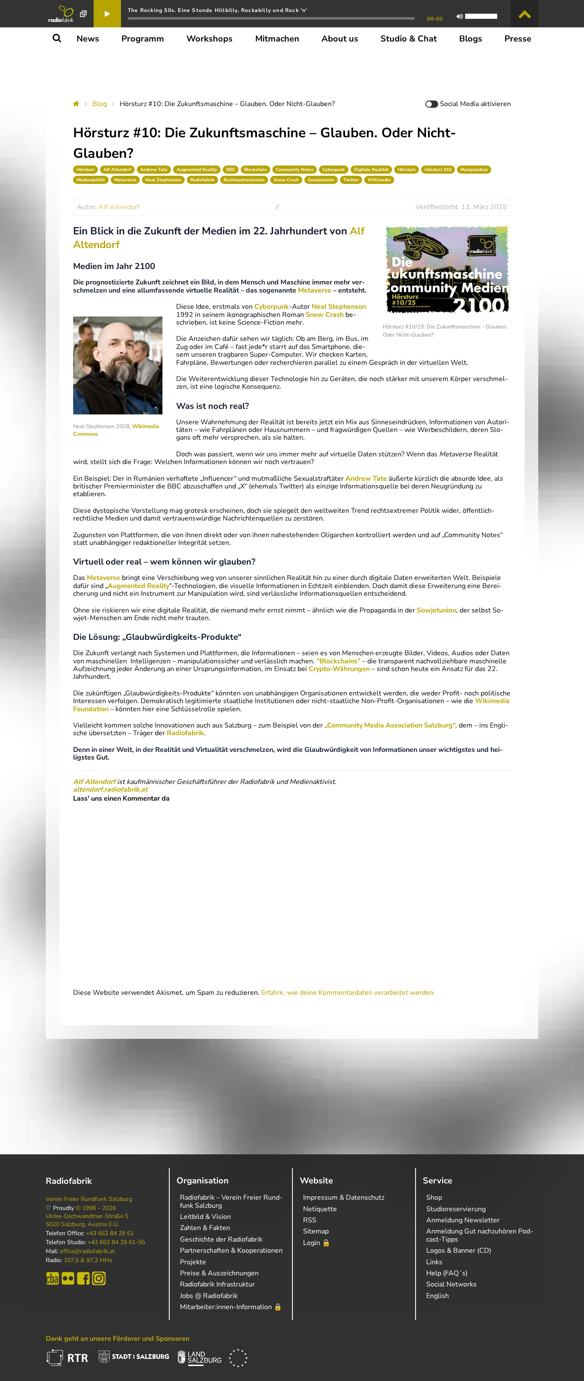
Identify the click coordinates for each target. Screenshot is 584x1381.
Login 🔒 (316, 1243)
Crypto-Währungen (339, 669)
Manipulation (474, 169)
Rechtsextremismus (244, 180)
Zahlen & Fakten (205, 1228)
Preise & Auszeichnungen (219, 1273)
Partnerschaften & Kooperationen (231, 1250)
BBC (230, 169)
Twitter (351, 180)
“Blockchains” (338, 661)
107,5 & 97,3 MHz (88, 1260)
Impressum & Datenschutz (343, 1197)
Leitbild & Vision (205, 1216)
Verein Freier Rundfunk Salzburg (89, 1199)
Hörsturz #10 (438, 169)
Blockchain (255, 169)
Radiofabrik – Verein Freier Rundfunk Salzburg (231, 1201)
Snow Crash (286, 180)
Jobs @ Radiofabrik (209, 1296)
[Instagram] (99, 1278)
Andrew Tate (154, 169)
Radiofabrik (202, 180)
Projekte (193, 1262)
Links (434, 1262)
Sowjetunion (321, 180)
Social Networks (451, 1284)
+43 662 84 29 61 (110, 1233)
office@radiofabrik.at (87, 1251)
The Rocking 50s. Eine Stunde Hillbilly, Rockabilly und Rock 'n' (218, 10)
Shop (434, 1197)
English (437, 1296)
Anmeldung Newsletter (463, 1220)
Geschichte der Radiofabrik (221, 1239)
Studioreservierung (456, 1209)
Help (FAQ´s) (447, 1273)
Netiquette (320, 1209)
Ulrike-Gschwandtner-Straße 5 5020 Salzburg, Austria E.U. (87, 1220)
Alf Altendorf (117, 169)
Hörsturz (85, 169)
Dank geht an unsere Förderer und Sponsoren (117, 1338)
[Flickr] (68, 1278)
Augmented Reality (197, 169)
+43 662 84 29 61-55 (116, 1242)
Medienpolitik (91, 180)
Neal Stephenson (163, 180)
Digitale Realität (371, 169)
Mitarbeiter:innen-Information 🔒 (231, 1307)
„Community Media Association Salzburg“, (390, 725)
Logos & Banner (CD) (458, 1250)
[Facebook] (83, 1278)
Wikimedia (379, 180)
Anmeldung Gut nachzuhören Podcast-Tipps (479, 1235)
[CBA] (52, 1278)
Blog (99, 104)
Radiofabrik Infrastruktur (217, 1284)
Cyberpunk (333, 169)
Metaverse (125, 180)
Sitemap (316, 1231)
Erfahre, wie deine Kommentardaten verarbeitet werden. (348, 992)
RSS (309, 1220)
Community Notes (294, 169)
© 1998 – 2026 (96, 1208)
